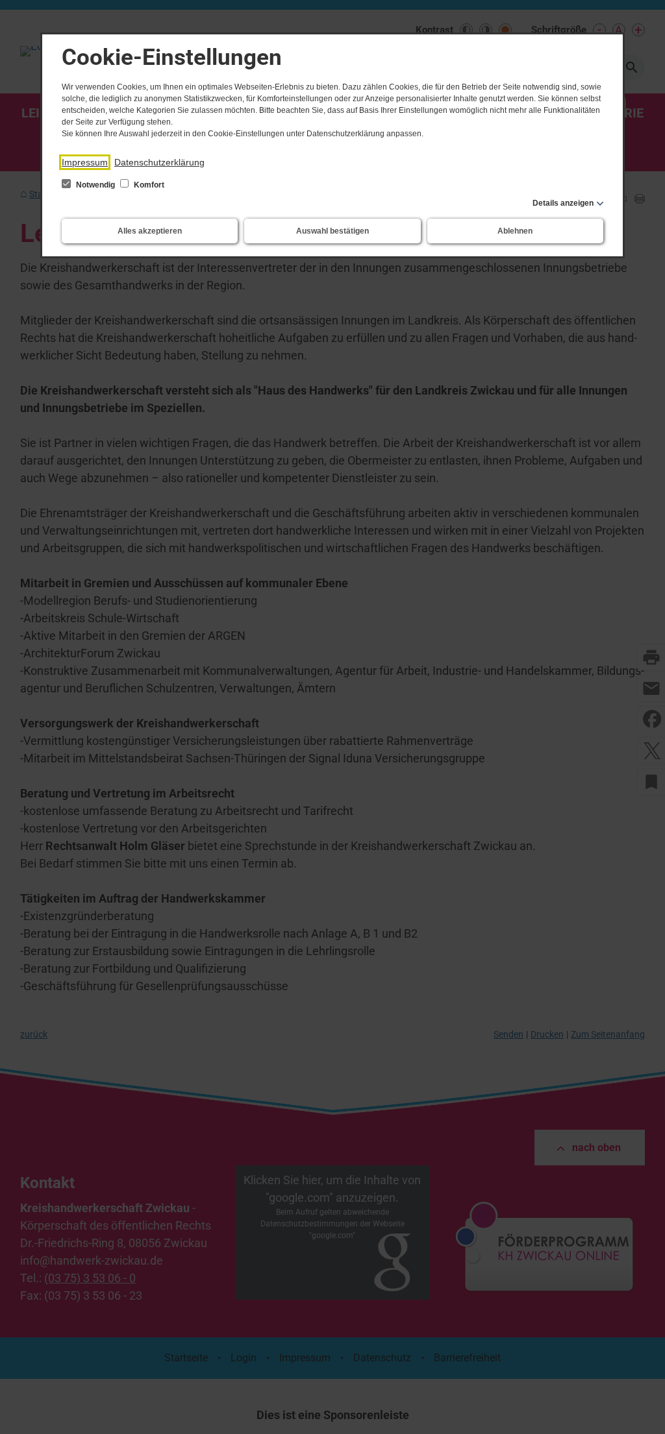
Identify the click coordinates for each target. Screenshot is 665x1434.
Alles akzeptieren (150, 231)
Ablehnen (515, 231)
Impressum (85, 162)
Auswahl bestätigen (332, 231)
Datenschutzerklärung (159, 162)
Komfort (148, 184)
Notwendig (95, 184)
